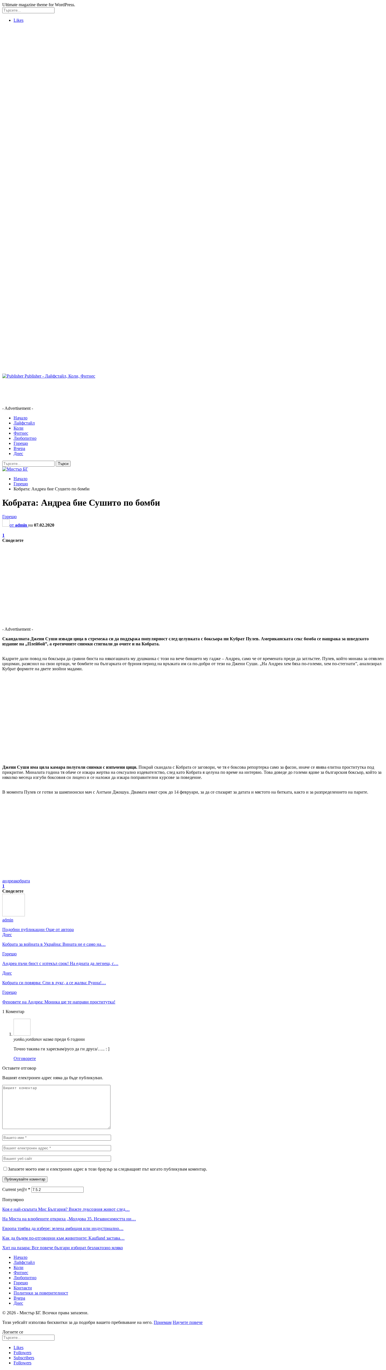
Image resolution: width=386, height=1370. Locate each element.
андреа (8, 880)
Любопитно (25, 438)
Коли (18, 428)
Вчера (19, 448)
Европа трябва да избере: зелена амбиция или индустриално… (62, 1228)
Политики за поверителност (41, 1293)
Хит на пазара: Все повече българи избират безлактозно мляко (62, 1247)
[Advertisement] (24, 112)
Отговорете (25, 1058)
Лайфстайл (24, 423)
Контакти (23, 1287)
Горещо (21, 443)
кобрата (22, 880)
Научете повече (188, 1322)
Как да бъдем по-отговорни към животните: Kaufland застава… (63, 1238)
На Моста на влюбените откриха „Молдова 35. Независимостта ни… (69, 1218)
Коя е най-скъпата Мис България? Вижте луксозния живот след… (66, 1209)
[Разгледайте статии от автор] (13, 914)
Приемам (163, 1322)
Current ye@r (16, 1189)
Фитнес (21, 433)
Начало (20, 417)
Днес (18, 453)
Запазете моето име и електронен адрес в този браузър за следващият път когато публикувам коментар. (107, 1169)
